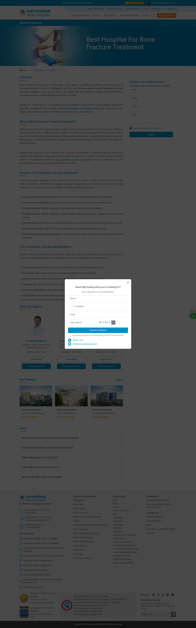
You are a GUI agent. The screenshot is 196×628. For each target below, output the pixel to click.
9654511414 (78, 340)
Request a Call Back (98, 330)
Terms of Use (109, 335)
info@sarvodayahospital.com (85, 344)
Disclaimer (120, 335)
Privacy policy (98, 335)
